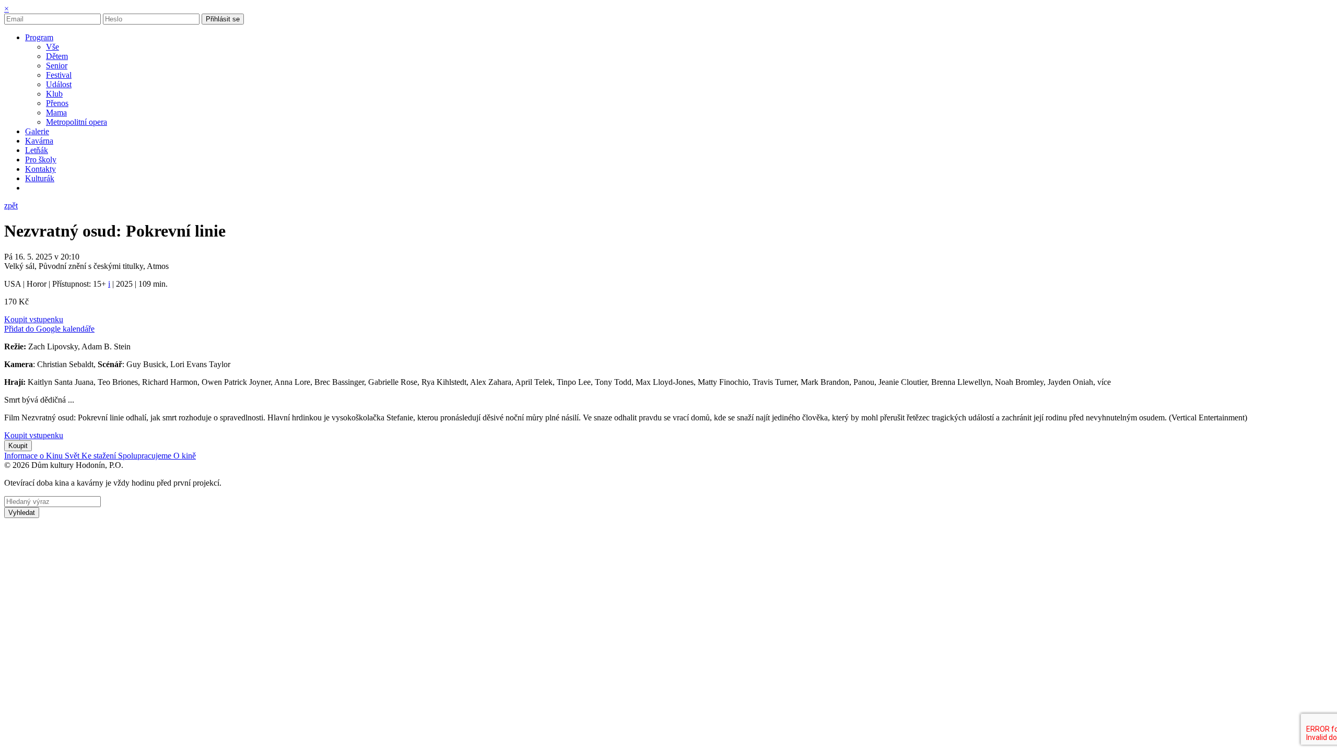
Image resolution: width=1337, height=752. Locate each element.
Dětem (57, 56)
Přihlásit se (223, 19)
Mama (56, 112)
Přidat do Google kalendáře (49, 328)
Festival (59, 74)
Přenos (57, 103)
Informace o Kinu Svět (42, 455)
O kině (184, 455)
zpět (11, 205)
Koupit (18, 446)
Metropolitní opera (76, 122)
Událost (59, 84)
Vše (52, 46)
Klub (54, 93)
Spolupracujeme (145, 455)
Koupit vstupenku (33, 319)
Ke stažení (99, 455)
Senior (56, 65)
